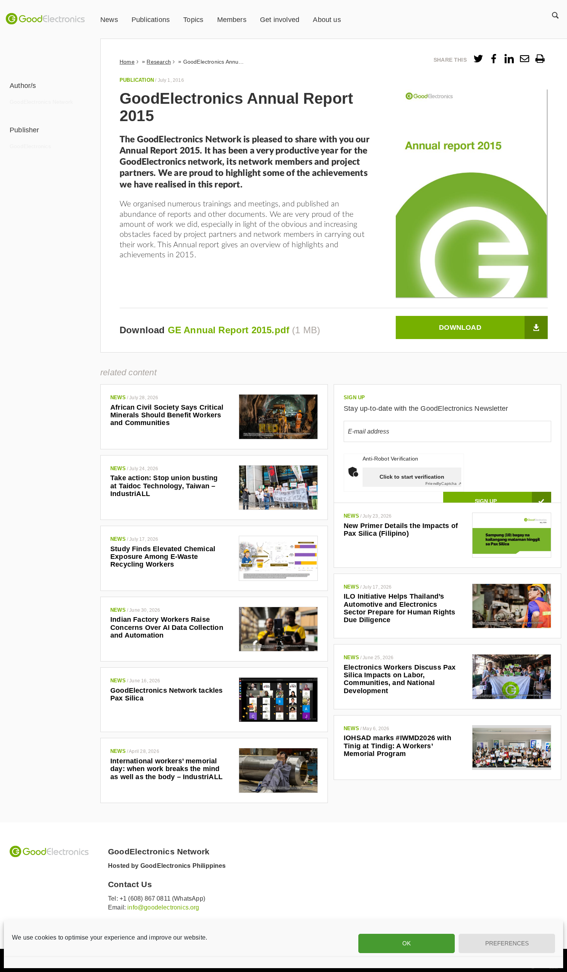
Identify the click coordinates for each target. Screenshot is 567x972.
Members (231, 20)
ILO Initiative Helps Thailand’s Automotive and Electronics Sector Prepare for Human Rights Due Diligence (400, 608)
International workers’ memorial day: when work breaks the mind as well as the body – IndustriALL (166, 769)
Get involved (279, 20)
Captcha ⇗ (443, 483)
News (109, 20)
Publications (151, 20)
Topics (193, 20)
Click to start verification (412, 477)
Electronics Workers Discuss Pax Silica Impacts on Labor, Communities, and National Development (400, 679)
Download (460, 327)
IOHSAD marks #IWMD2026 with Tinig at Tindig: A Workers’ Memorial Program (397, 746)
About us (327, 20)
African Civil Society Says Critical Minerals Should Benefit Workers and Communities (166, 415)
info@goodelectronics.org (163, 907)
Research (158, 62)
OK (406, 943)
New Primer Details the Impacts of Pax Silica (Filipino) (401, 529)
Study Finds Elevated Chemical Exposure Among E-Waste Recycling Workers (162, 557)
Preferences (507, 943)
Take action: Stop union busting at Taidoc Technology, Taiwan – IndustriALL (164, 486)
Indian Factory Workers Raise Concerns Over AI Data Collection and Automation (166, 627)
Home (127, 62)
